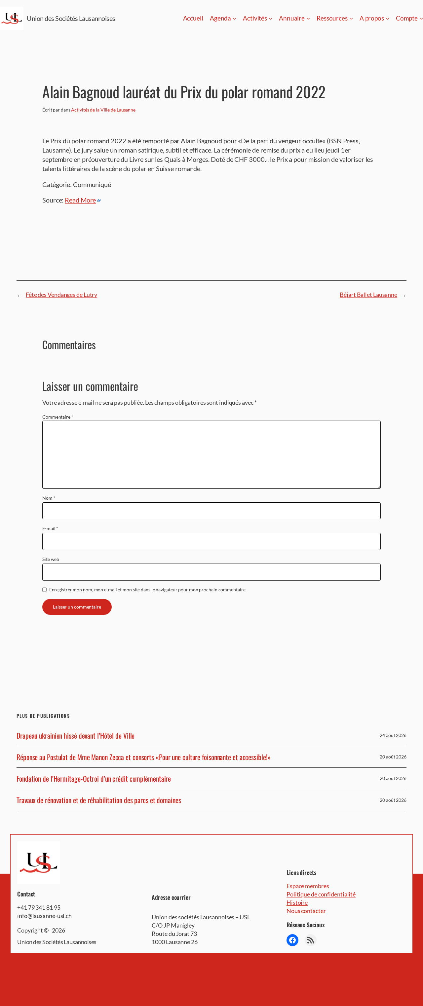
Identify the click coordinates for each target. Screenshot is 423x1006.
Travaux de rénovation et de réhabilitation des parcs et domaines (99, 800)
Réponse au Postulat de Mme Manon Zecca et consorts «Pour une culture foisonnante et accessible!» (143, 757)
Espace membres (308, 886)
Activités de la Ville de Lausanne (103, 110)
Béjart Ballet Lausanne (368, 294)
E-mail (50, 528)
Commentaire (57, 417)
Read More (80, 200)
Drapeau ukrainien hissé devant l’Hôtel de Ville (76, 735)
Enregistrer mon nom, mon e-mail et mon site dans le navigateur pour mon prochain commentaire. (148, 589)
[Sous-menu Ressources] (351, 18)
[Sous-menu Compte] (421, 18)
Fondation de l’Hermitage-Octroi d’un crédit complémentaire (94, 778)
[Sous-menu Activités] (270, 18)
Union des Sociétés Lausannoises (71, 18)
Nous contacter (306, 910)
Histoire (297, 902)
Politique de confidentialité (321, 894)
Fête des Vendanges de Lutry (61, 294)
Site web (50, 559)
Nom (49, 498)
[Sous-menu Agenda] (234, 18)
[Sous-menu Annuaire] (308, 18)
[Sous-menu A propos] (387, 18)
